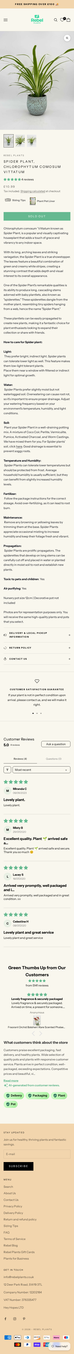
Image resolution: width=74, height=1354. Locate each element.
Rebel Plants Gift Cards (19, 1252)
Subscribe (18, 1166)
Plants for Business (16, 1258)
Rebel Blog (11, 1245)
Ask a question (56, 744)
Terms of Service (15, 1239)
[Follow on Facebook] (5, 1319)
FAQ (7, 1232)
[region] (37, 693)
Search (8, 1186)
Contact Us (11, 1200)
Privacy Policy (13, 1206)
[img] (37, 980)
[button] (12, 179)
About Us (10, 1193)
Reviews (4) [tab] (20, 758)
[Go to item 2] (20, 140)
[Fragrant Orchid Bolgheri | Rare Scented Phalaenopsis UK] (37, 1020)
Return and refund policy (20, 1219)
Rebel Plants (14, 155)
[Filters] (7, 769)
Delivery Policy (13, 1213)
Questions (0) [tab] (54, 758)
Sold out (37, 216)
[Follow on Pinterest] (24, 1319)
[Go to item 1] (9, 140)
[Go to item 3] (32, 140)
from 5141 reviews (37, 985)
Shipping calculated (32, 191)
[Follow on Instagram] (15, 1319)
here (19, 446)
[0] (62, 20)
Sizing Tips (11, 1226)
